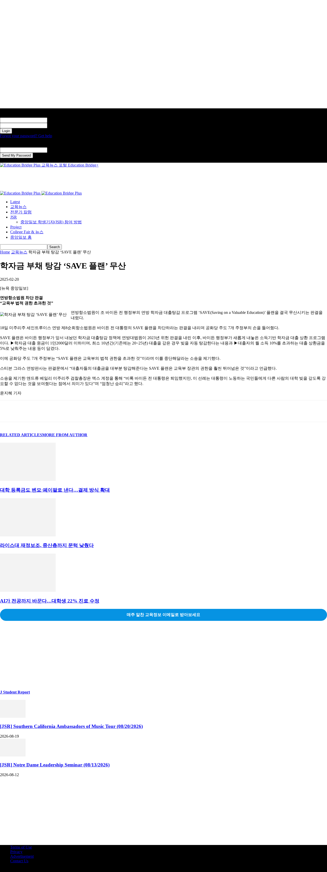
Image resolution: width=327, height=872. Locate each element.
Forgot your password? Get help (26, 136)
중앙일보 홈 (21, 237)
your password (59, 125)
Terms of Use (21, 847)
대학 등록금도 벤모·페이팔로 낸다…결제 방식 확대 (55, 490)
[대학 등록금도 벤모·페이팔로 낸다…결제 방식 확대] (28, 479)
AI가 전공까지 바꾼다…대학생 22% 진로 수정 (49, 601)
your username (59, 120)
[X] (26, 411)
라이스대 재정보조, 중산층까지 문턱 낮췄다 (47, 545)
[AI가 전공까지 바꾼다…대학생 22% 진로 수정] (28, 590)
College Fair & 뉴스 (26, 232)
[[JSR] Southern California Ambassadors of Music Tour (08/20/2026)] (13, 716)
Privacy (16, 852)
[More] (82, 411)
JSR (13, 217)
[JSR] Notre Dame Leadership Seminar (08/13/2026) (55, 764)
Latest (15, 202)
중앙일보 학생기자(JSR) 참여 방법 (51, 222)
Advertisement (22, 856)
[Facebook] (8, 411)
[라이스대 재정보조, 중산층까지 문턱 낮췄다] (28, 535)
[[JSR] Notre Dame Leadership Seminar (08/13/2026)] (13, 755)
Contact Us (19, 861)
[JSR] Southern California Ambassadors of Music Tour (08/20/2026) (71, 726)
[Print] (63, 411)
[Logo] (20, 193)
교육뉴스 (18, 206)
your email (55, 150)
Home (5, 252)
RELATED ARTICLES (21, 435)
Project (15, 227)
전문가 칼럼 (21, 212)
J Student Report (15, 692)
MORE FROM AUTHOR (64, 435)
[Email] (45, 411)
